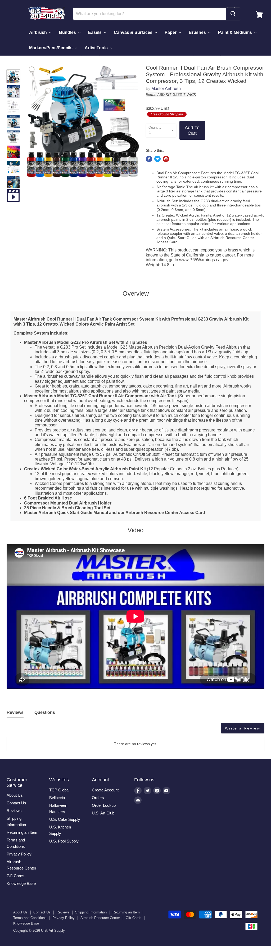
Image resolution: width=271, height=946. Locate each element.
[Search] (233, 14)
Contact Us (16, 803)
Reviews (14, 810)
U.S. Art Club (103, 813)
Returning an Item (22, 832)
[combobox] (149, 14)
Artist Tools (97, 48)
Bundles (68, 32)
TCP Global (59, 790)
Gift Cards (15, 875)
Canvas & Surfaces (133, 32)
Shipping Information (91, 912)
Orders (98, 797)
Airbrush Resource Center (100, 918)
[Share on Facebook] (149, 159)
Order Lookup (104, 805)
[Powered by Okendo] (30, 730)
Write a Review (242, 728)
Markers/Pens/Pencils (51, 48)
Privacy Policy (19, 854)
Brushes (198, 32)
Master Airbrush (166, 88)
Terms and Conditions (30, 918)
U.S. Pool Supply (64, 841)
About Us (15, 795)
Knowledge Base (21, 883)
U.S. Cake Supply (64, 819)
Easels (95, 32)
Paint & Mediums (235, 32)
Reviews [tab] (15, 712)
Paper (171, 32)
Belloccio (57, 797)
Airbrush (38, 32)
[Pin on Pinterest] (166, 159)
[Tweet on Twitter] (157, 159)
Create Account (105, 790)
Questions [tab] (44, 712)
